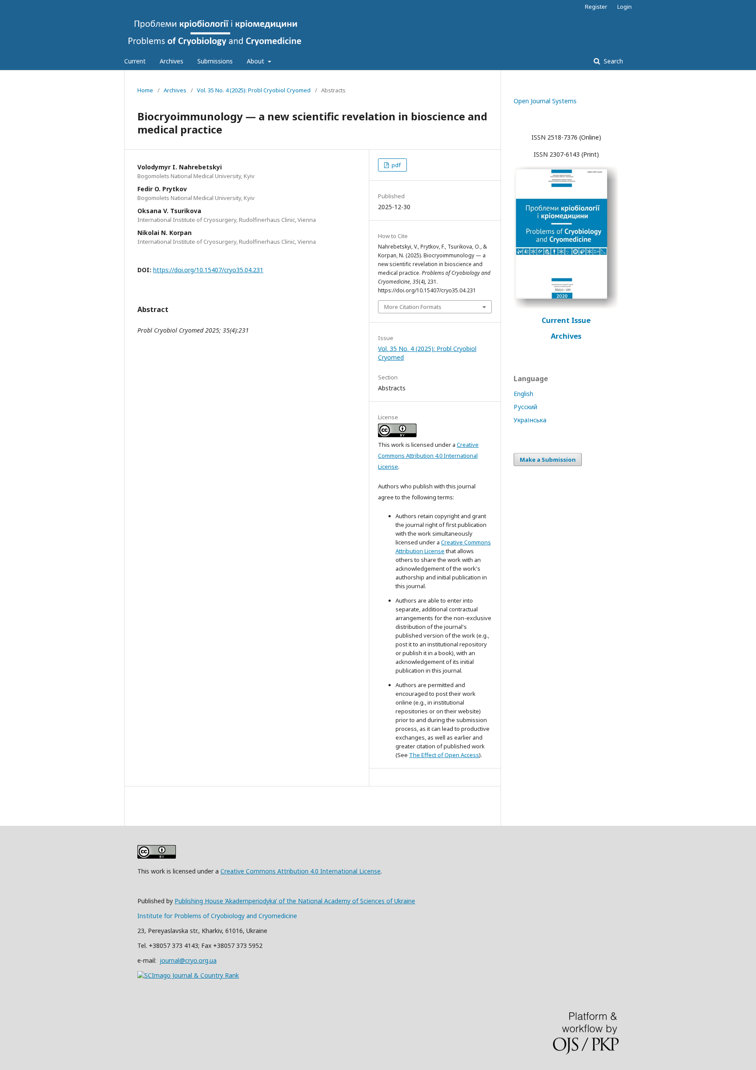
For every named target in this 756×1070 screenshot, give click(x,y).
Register (596, 7)
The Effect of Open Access (444, 755)
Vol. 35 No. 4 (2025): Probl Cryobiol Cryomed (254, 90)
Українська (530, 420)
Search (612, 61)
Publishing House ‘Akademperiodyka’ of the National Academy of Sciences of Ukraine (295, 901)
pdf (395, 165)
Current (135, 61)
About (256, 61)
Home (145, 90)
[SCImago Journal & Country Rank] (188, 975)
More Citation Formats (412, 307)
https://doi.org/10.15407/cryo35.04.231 (208, 270)
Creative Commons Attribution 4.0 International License (428, 455)
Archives (171, 61)
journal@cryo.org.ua (188, 960)
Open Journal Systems (545, 101)
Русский (525, 407)
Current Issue (566, 320)
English (523, 393)
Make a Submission (548, 459)
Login (624, 7)
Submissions (215, 61)
